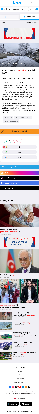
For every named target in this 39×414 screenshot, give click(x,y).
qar (16, 117)
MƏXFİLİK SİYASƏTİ (20, 382)
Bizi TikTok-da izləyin (10, 178)
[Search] (36, 2)
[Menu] (3, 3)
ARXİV (19, 375)
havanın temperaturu (11, 121)
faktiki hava (8, 117)
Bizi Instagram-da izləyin (11, 172)
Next (37, 9)
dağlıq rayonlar (26, 117)
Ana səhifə (28, 22)
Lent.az (32, 83)
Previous (2, 9)
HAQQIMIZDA (19, 378)
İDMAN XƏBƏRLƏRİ (19, 131)
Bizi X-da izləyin (9, 188)
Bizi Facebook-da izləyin (11, 183)
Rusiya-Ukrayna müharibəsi (13, 9)
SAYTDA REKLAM (19, 367)
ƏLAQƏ (19, 371)
